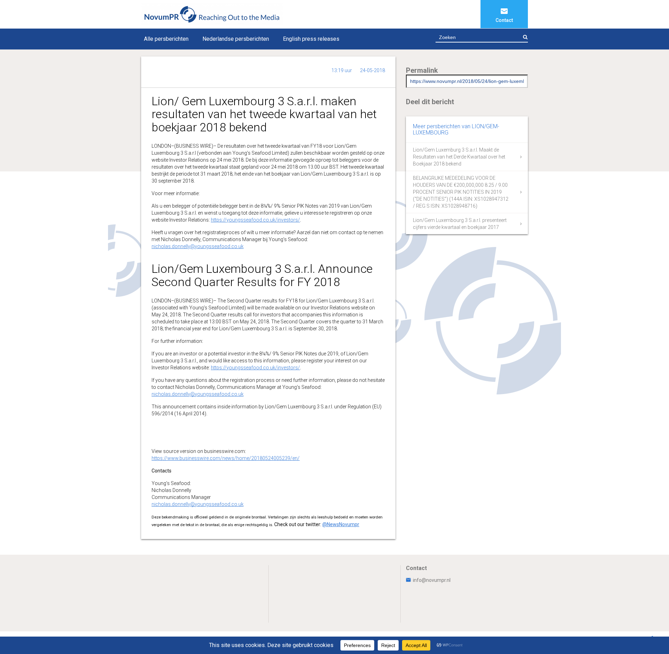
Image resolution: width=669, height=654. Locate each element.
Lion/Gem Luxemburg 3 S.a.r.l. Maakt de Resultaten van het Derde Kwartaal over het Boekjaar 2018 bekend (459, 157)
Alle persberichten (166, 39)
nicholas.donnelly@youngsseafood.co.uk (198, 246)
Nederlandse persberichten (235, 39)
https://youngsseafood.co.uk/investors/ (255, 220)
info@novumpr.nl (432, 580)
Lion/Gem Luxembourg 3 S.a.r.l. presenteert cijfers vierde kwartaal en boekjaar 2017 (460, 223)
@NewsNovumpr (340, 524)
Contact (504, 20)
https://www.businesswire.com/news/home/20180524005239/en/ (226, 458)
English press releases (311, 39)
